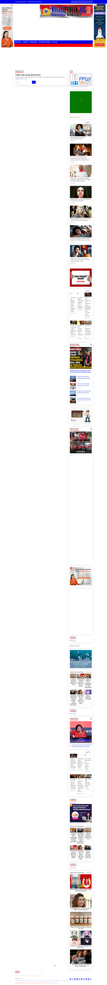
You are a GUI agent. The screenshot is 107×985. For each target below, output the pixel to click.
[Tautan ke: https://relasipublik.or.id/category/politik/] (91, 719)
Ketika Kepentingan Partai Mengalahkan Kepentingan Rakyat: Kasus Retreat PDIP (82, 746)
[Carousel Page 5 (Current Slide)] (84, 451)
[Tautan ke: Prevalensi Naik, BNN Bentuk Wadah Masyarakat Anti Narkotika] (73, 393)
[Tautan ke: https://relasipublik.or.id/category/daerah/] (91, 429)
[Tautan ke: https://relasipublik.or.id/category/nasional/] (91, 344)
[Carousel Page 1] (77, 451)
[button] (91, 2)
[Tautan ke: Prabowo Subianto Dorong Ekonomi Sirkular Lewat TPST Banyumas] (73, 400)
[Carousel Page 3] (81, 451)
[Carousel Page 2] (79, 451)
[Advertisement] (66, 29)
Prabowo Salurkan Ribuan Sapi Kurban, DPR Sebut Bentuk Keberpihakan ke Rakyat (83, 384)
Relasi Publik (19, 21)
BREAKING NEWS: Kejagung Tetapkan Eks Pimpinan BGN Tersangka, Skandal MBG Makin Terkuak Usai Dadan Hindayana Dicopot (80, 371)
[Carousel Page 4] (82, 451)
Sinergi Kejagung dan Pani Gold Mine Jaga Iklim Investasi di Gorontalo (80, 447)
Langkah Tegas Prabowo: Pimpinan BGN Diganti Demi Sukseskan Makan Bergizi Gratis (83, 377)
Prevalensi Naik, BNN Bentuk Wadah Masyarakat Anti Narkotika (84, 392)
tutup (12, 4)
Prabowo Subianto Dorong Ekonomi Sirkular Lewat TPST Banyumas (84, 399)
